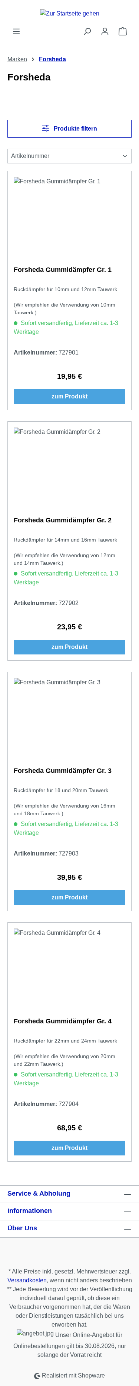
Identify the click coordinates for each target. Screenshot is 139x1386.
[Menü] (16, 31)
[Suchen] (87, 31)
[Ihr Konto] (105, 31)
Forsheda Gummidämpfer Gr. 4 (63, 1021)
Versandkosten (27, 1280)
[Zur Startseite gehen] (69, 13)
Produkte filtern (74, 128)
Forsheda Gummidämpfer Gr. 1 (63, 269)
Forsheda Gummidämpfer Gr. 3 (63, 770)
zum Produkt (69, 396)
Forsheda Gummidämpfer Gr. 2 (63, 520)
